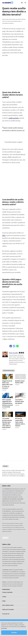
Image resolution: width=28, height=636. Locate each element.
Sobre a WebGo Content (8, 605)
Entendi (14, 632)
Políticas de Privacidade (8, 609)
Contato (4, 596)
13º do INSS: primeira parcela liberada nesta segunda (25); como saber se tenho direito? (7, 423)
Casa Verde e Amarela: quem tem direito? (19, 401)
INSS (3, 235)
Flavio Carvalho (13, 353)
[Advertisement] (14, 73)
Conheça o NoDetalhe (7, 592)
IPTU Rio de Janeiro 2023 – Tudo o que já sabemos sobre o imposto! (20, 422)
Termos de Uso (5, 614)
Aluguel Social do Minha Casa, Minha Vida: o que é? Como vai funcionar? (7, 384)
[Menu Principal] (21, 2)
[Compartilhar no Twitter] (14, 346)
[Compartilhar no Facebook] (11, 346)
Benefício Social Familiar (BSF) (19, 382)
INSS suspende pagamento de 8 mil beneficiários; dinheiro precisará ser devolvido (7, 403)
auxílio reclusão (14, 118)
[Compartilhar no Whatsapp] (17, 346)
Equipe (4, 601)
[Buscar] (25, 2)
